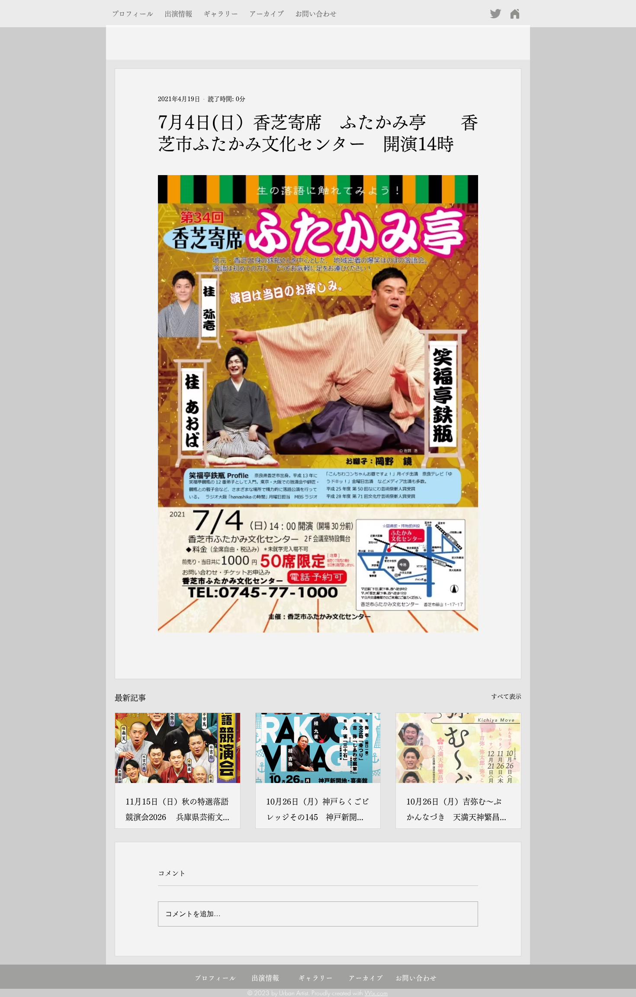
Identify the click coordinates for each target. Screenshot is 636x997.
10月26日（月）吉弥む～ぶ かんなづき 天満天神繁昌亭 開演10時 (458, 811)
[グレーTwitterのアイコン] (495, 13)
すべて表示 (506, 696)
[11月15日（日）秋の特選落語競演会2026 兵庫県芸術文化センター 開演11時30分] (177, 748)
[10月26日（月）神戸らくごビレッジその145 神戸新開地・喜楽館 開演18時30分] (318, 748)
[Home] (514, 13)
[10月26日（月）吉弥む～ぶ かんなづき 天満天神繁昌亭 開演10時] (458, 748)
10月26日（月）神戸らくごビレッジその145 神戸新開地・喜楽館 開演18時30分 (317, 811)
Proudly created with (338, 993)
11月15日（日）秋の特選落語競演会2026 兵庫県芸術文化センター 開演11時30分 (176, 811)
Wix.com (376, 993)
